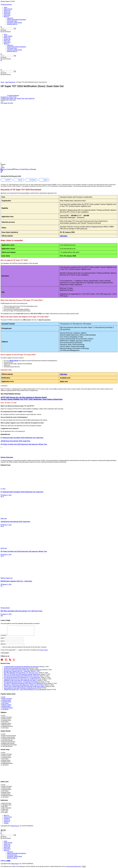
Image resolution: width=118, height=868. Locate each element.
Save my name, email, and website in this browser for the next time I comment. (25, 647)
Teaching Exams (6, 701)
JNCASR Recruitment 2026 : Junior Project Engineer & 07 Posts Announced (25, 689)
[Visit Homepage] (6, 4)
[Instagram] (6, 659)
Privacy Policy (44, 650)
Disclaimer (7, 818)
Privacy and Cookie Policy (73, 866)
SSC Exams (5, 703)
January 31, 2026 (7, 614)
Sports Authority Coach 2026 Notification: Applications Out (20, 688)
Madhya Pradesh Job (7, 578)
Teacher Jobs (20, 98)
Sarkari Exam (5, 98)
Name (3, 638)
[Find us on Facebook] (1, 3)
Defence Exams (6, 700)
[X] (10, 659)
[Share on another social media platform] (1, 172)
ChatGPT (8, 180)
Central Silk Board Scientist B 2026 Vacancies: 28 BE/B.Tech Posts (22, 679)
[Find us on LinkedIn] (5, 3)
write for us (7, 820)
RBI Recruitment (5, 608)
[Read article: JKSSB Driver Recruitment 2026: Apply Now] (59, 507)
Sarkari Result (15, 826)
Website (3, 644)
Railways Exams (6, 704)
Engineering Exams (7, 708)
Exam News (7, 15)
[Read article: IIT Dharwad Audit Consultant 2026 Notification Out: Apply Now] (59, 478)
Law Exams (5, 709)
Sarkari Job (7, 10)
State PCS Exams (7, 698)
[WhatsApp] (14, 659)
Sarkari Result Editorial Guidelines (16, 19)
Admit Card (7, 13)
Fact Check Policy (12, 21)
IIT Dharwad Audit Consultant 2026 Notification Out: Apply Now (22, 438)
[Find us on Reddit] (9, 3)
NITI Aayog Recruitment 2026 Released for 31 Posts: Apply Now (22, 677)
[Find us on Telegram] (8, 3)
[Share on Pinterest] (2, 171)
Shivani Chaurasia (14, 95)
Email (3, 641)
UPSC (3, 697)
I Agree (83, 866)
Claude (20, 180)
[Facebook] (2, 659)
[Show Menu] (1, 60)
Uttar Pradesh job (10, 82)
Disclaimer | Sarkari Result (14, 22)
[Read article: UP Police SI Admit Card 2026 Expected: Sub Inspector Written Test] (59, 537)
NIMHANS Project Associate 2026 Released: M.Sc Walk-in (20, 680)
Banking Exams (6, 706)
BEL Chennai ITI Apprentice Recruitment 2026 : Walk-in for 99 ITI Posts (24, 685)
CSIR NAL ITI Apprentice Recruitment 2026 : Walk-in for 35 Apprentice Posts (25, 683)
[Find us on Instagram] (6, 3)
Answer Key (7, 12)
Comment (4, 635)
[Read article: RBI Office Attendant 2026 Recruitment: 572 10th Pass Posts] (59, 597)
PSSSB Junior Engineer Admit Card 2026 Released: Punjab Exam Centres (24, 686)
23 (3, 526)
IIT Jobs (3, 488)
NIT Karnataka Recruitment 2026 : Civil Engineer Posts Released (22, 682)
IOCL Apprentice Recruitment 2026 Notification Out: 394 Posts (21, 676)
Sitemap (6, 823)
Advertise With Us (12, 24)
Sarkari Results (8, 9)
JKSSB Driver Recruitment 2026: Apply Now (15, 441)
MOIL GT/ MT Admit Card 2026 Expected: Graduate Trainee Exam (22, 674)
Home (5, 7)
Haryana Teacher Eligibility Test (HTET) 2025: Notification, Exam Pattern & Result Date (31, 399)
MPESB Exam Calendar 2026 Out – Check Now (16, 581)
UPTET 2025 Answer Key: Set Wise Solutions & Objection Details (24, 397)
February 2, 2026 (6, 495)
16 (3, 556)
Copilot (45, 180)
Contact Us (10, 18)
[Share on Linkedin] (1, 171)
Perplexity (33, 180)
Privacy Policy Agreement (8, 650)
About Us (6, 16)
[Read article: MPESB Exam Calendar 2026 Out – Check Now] (59, 567)
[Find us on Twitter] (3, 3)
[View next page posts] (1, 447)
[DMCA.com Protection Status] (13, 778)
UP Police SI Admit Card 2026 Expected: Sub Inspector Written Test (24, 444)
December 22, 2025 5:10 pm (9, 97)
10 (3, 496)
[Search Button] (1, 27)
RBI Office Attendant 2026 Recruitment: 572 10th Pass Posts (21, 611)
